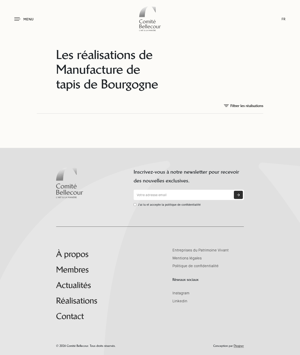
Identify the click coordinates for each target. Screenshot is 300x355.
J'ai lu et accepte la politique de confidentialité (169, 205)
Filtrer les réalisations (246, 105)
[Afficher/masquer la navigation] (17, 19)
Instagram (180, 293)
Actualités (73, 285)
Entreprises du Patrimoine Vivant (200, 250)
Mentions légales (187, 258)
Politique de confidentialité (195, 265)
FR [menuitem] (284, 19)
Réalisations (76, 300)
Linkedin (179, 301)
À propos (72, 254)
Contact (70, 316)
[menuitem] (284, 19)
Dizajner (239, 346)
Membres (72, 269)
